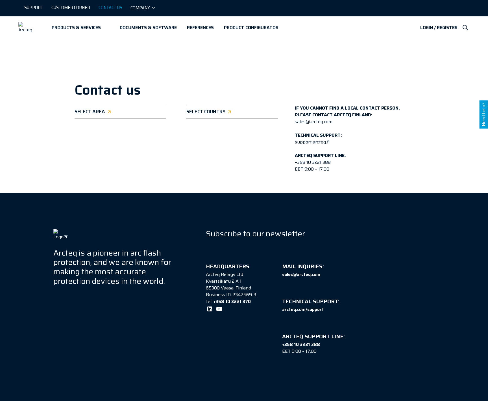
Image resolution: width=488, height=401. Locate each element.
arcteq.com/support (303, 309)
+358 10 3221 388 (313, 162)
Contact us (110, 8)
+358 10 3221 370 (232, 301)
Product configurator (251, 27)
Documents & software (148, 27)
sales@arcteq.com (313, 121)
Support (33, 8)
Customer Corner (70, 8)
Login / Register (438, 27)
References (200, 27)
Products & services (76, 27)
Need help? (483, 114)
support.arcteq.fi (312, 141)
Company (140, 8)
